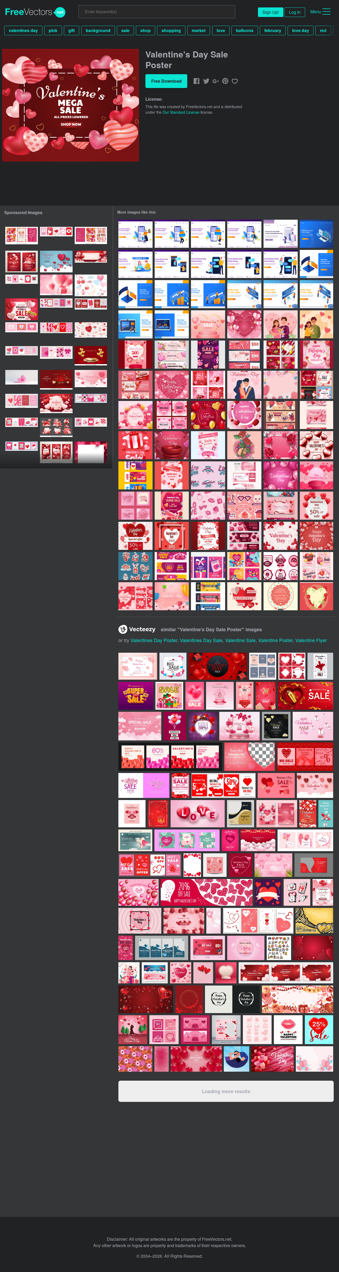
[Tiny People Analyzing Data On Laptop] (135, 324)
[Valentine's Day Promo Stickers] (135, 566)
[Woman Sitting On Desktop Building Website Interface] (244, 294)
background (98, 30)
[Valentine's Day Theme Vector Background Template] (208, 415)
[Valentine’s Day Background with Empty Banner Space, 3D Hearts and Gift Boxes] (91, 261)
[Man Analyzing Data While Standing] (316, 264)
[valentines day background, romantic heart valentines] (56, 261)
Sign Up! (270, 12)
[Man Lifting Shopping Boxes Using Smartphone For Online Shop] (172, 234)
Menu (315, 11)
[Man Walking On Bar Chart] (172, 294)
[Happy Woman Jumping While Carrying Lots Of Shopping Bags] (135, 234)
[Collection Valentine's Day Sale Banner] (172, 566)
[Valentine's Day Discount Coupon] (135, 385)
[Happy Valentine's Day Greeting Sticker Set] (208, 475)
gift (71, 30)
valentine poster (275, 640)
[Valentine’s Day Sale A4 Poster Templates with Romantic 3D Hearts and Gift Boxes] (21, 261)
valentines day (23, 30)
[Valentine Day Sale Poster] (135, 445)
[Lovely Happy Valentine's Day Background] (172, 445)
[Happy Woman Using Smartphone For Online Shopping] (244, 234)
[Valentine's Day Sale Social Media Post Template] (135, 506)
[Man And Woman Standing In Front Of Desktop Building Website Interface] (281, 294)
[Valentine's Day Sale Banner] (281, 415)
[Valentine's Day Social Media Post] (135, 596)
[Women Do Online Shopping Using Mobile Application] (281, 234)
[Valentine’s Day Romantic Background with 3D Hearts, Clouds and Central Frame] (56, 405)
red (323, 30)
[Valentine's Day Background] (281, 385)
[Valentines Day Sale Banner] (316, 506)
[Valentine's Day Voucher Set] (135, 475)
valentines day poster (154, 640)
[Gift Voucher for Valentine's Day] (244, 355)
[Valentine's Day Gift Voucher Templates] (316, 415)
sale (125, 30)
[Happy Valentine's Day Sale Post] (316, 566)
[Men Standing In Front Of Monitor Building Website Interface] (316, 294)
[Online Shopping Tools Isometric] (316, 234)
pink (53, 30)
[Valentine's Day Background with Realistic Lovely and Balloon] (281, 475)
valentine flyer (311, 640)
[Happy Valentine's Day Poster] (316, 355)
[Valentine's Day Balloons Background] (244, 324)
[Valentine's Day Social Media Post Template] (281, 355)
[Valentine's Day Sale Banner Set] (172, 355)
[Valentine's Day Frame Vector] (316, 596)
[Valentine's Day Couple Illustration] (281, 324)
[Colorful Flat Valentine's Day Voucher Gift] (208, 596)
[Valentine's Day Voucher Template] (244, 536)
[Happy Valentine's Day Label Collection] (281, 566)
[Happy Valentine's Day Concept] (244, 385)
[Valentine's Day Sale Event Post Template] (172, 415)
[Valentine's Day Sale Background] (208, 324)
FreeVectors (35, 12)
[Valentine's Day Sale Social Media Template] (316, 385)
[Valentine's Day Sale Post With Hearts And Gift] (208, 385)
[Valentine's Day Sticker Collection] (244, 506)
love (221, 30)
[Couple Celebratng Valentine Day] (316, 324)
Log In (295, 12)
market (199, 30)
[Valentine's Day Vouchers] (244, 475)
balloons (244, 30)
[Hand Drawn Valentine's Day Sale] (208, 355)
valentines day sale (201, 640)
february (272, 30)
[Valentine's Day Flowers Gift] (244, 445)
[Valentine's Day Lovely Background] (316, 536)
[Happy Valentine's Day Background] (135, 415)
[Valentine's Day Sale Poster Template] (135, 355)
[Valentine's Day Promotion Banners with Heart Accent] (281, 506)
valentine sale (240, 640)
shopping (171, 30)
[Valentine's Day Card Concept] (208, 566)
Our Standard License (181, 112)
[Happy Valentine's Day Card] (244, 566)
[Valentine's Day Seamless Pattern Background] (208, 506)
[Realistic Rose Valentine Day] (172, 385)
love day (300, 30)
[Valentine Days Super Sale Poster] (172, 506)
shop (145, 30)
